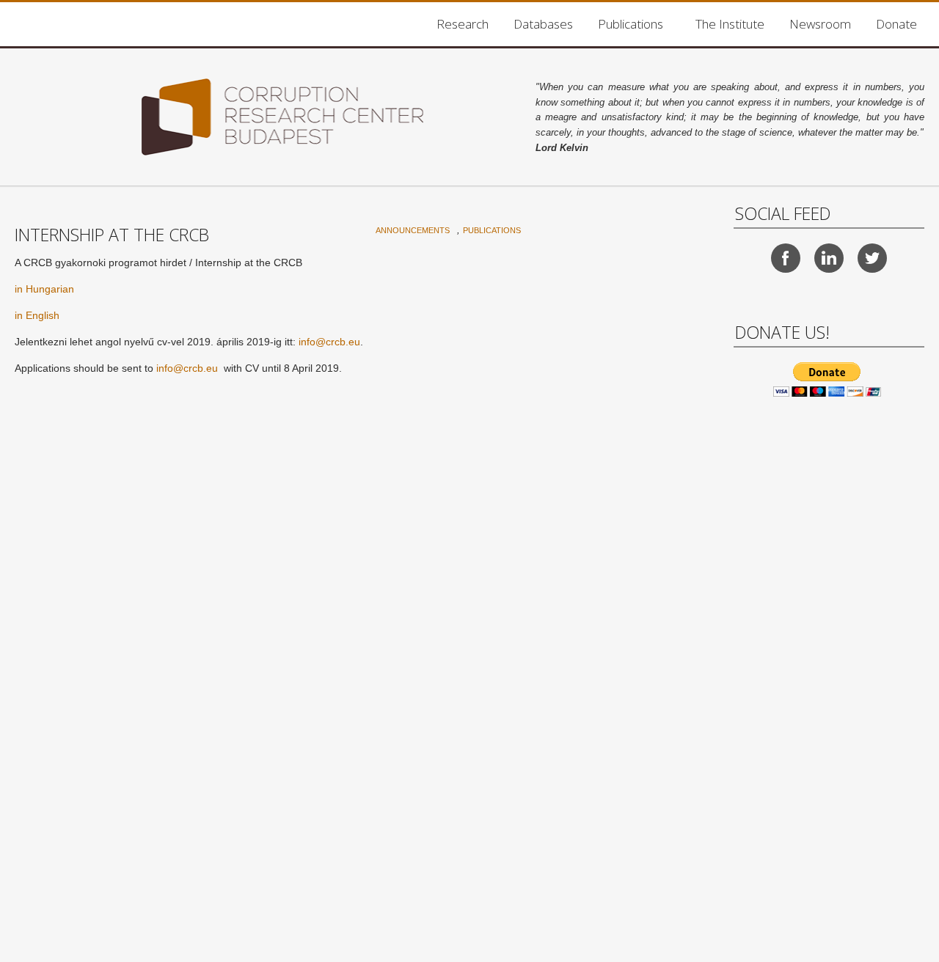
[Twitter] (872, 258)
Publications (630, 23)
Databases (543, 23)
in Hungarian (44, 289)
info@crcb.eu (329, 342)
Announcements (413, 230)
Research (462, 23)
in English (37, 315)
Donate (896, 23)
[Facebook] (785, 258)
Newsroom (820, 23)
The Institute (729, 23)
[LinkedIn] (829, 258)
